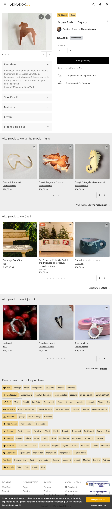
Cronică (5, 491)
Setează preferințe (98, 505)
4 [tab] (56, 278)
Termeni (47, 487)
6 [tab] (61, 278)
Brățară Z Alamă (12, 182)
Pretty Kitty (81, 343)
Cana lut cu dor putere (87, 260)
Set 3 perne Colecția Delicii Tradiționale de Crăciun (53, 261)
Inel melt (8, 343)
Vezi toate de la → (93, 205)
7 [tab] (64, 278)
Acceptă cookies (98, 499)
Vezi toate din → (99, 288)
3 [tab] (8, 54)
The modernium (9, 186)
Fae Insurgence (81, 347)
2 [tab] (5, 54)
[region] (56, 388)
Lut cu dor (79, 263)
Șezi (4, 263)
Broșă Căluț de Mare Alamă (90, 182)
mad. (5, 347)
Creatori (26, 491)
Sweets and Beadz (46, 347)
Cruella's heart (47, 343)
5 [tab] (58, 278)
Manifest (6, 487)
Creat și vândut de (79, 29)
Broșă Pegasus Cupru (51, 182)
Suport (26, 487)
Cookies (47, 491)
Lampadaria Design (47, 266)
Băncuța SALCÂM (13, 260)
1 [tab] (2, 54)
